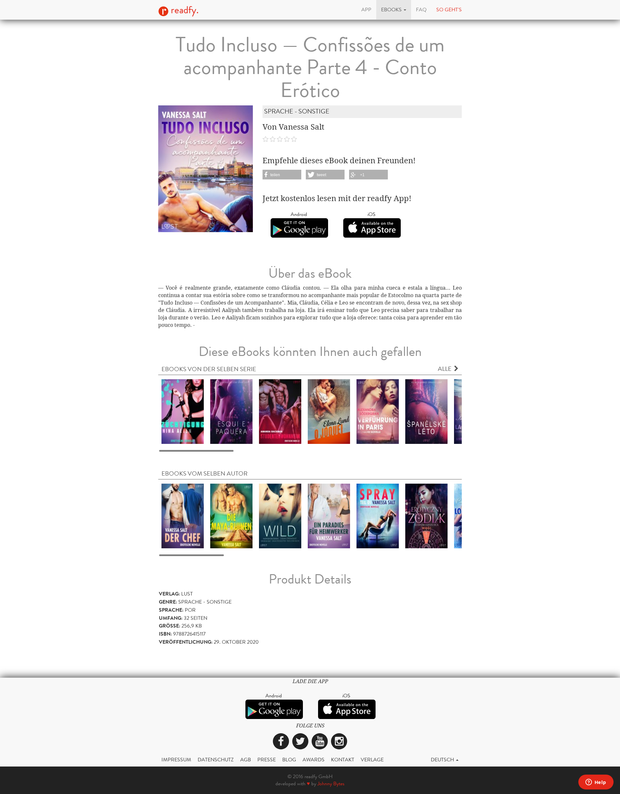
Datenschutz (216, 759)
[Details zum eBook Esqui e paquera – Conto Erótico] (231, 411)
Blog (289, 759)
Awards (314, 759)
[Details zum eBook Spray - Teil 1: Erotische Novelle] (377, 515)
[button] (393, 9)
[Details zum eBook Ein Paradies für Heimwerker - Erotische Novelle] (329, 515)
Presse (266, 759)
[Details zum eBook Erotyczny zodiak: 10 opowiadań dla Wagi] (426, 515)
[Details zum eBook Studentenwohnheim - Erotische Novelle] (280, 411)
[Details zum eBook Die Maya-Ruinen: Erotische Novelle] (231, 515)
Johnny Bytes (331, 783)
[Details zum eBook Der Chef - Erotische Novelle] (182, 515)
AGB (245, 759)
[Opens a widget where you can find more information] (596, 783)
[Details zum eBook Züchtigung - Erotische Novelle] (182, 411)
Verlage (372, 759)
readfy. (184, 10)
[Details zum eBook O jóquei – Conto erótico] (329, 411)
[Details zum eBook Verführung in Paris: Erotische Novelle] (377, 411)
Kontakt (342, 759)
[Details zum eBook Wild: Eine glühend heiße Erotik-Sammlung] (280, 515)
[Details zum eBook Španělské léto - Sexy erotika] (426, 411)
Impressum (176, 759)
